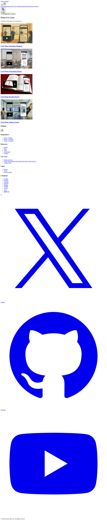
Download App (23, 6)
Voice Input (31, 6)
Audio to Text (7, 163)
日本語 (6, 186)
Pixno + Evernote (8, 141)
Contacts (36, 6)
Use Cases (16, 6)
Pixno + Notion (8, 138)
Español (6, 180)
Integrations (7, 6)
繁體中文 (6, 191)
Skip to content (5, 1)
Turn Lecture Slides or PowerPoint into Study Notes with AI (20, 161)
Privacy (6, 169)
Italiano (6, 185)
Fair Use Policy (8, 172)
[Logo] (4, 4)
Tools (12, 6)
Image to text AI (8, 160)
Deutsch (6, 183)
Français (6, 182)
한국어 (6, 188)
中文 (5, 190)
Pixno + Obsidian (8, 139)
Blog (5, 149)
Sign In (13, 14)
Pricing (2, 6)
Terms (5, 171)
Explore (6, 153)
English (6, 179)
